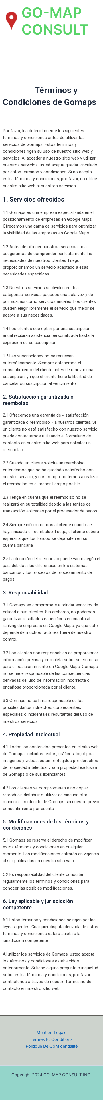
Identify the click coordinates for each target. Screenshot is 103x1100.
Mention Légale (51, 1032)
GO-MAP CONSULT (54, 21)
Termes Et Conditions (52, 1039)
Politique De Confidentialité (52, 1046)
